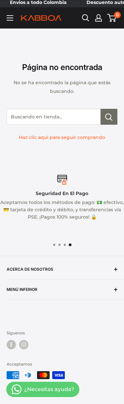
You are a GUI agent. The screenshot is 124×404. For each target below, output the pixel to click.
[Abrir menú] (10, 18)
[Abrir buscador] (85, 18)
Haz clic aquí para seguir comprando (62, 137)
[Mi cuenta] (98, 18)
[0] (112, 18)
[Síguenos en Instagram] (23, 344)
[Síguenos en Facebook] (11, 344)
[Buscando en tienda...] (109, 117)
